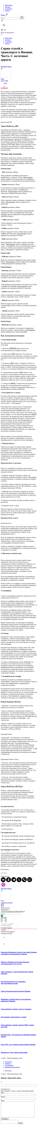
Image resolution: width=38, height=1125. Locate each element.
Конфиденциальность (12, 1067)
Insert (20, 1123)
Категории (8, 5)
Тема (2, 1101)
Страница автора (7, 902)
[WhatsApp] (29, 879)
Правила (8, 1063)
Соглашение (9, 1065)
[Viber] (24, 879)
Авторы (7, 7)
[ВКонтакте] (3, 879)
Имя (2, 1093)
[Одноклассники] (8, 879)
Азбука (7, 10)
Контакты (8, 1070)
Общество (4, 88)
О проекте (8, 9)
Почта (3, 1097)
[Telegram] (13, 879)
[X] (19, 879)
